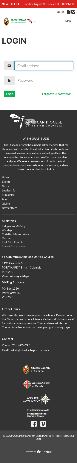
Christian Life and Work (15, 234)
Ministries (8, 194)
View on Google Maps (15, 276)
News (5, 186)
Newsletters (9, 208)
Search (60, 11)
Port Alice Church (12, 242)
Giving (6, 203)
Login (9, 93)
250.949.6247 (21, 345)
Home (5, 177)
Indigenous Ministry (13, 226)
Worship (7, 230)
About (6, 199)
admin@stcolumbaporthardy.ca (30, 350)
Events (6, 181)
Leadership (9, 190)
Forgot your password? (56, 93)
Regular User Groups (14, 245)
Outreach (7, 238)
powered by (37, 454)
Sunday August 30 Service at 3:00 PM (47, 4)
